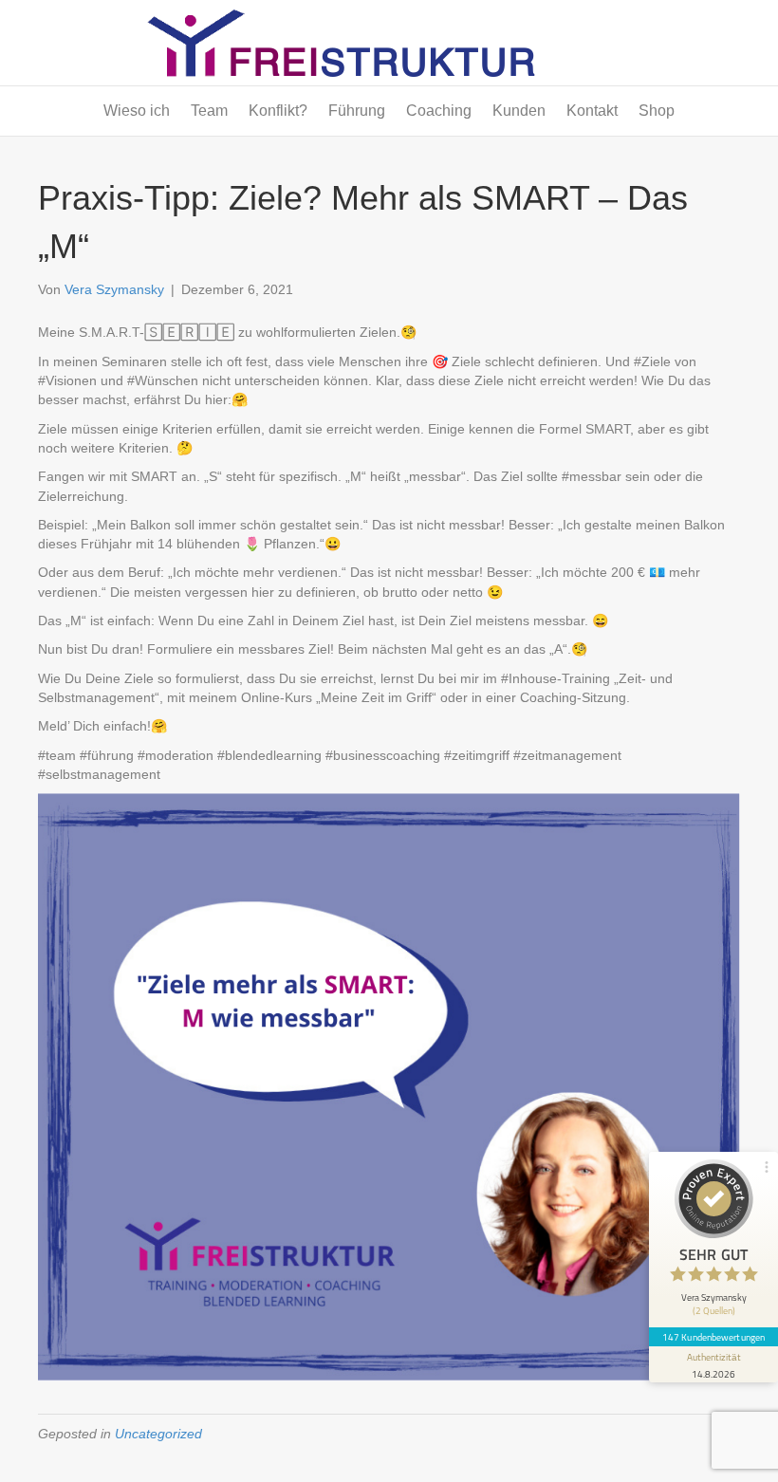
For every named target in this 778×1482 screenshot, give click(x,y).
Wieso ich (136, 110)
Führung (356, 110)
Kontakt (592, 110)
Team (209, 110)
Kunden (519, 110)
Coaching (439, 110)
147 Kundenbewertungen (713, 1336)
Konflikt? (278, 110)
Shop (657, 110)
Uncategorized (158, 1433)
